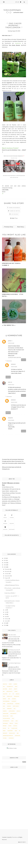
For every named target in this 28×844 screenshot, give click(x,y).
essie (9, 698)
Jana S (10, 340)
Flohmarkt (13, 701)
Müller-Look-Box (6, 718)
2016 (5, 562)
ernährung (16, 696)
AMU (4, 686)
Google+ (5, 517)
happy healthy (16, 706)
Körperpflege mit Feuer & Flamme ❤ (11, 264)
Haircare (9, 706)
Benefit (15, 688)
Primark (4, 725)
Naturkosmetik (6, 720)
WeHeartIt (12, 523)
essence (4, 698)
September (7, 575)
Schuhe (4, 728)
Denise (13, 364)
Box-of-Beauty (9, 691)
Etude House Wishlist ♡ (10, 593)
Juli (5, 610)
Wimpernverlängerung (8, 735)
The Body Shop (14, 728)
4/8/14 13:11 (11, 384)
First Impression (6, 701)
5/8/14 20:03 (11, 420)
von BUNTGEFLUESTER (14, 357)
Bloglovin (5, 529)
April (6, 616)
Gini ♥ (10, 382)
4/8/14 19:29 (14, 402)
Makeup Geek (5, 713)
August (6, 578)
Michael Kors (5, 715)
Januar (6, 621)
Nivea (12, 720)
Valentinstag (10, 730)
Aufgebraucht (10, 686)
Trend (4, 730)
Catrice (15, 691)
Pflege (16, 218)
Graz (4, 706)
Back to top (21, 842)
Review (9, 725)
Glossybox (17, 703)
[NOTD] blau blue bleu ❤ (14, 649)
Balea (16, 686)
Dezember (7, 569)
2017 (5, 560)
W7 (19, 730)
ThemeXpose (15, 837)
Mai (6, 614)
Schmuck (15, 725)
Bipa (4, 691)
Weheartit (5, 733)
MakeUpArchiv (13, 713)
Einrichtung (9, 696)
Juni (6, 612)
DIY (10, 693)
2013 (5, 623)
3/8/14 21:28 (11, 343)
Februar (7, 618)
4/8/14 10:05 (14, 366)
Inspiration (9, 708)
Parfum (11, 723)
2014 (5, 567)
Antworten (24, 359)
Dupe (4, 696)
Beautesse (5, 688)
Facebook (12, 517)
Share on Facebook (14, 207)
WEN (18, 733)
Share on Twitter (15, 210)
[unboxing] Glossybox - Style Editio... (12, 295)
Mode (11, 715)
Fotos (4, 703)
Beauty (10, 688)
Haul (4, 708)
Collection (5, 693)
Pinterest (5, 523)
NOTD (17, 720)
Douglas (17, 693)
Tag (8, 728)
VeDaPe (10, 418)
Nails (13, 718)
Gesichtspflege (10, 703)
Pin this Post (14, 214)
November (7, 571)
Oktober (7, 573)
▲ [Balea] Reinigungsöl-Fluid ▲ (12, 585)
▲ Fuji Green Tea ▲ (9, 325)
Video (16, 730)
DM (13, 693)
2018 (5, 558)
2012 (5, 625)
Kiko (14, 708)
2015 (5, 564)
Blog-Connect (12, 529)
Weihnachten (12, 733)
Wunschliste (17, 735)
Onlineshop (5, 723)
